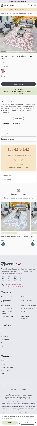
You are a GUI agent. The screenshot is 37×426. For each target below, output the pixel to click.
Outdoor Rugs (31, 13)
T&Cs (5, 386)
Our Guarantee (5, 339)
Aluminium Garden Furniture (28, 297)
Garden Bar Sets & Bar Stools (28, 305)
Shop (8, 13)
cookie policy (9, 418)
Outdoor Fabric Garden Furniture (7, 312)
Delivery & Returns (6, 134)
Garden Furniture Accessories (19, 13)
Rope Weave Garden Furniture (6, 301)
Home (2, 13)
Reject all (27, 422)
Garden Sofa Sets (5, 305)
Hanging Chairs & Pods (7, 316)
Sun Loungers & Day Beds (28, 308)
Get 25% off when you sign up (18, 10)
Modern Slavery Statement (16, 386)
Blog (2, 349)
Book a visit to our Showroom (17, 1)
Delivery (3, 330)
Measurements (5, 129)
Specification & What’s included (10, 124)
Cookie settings (23, 389)
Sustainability (4, 336)
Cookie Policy (13, 389)
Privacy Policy (29, 386)
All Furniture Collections (7, 308)
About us (3, 333)
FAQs (2, 374)
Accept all (9, 422)
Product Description (7, 101)
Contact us (4, 361)
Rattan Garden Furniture (7, 297)
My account (4, 364)
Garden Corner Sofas (26, 300)
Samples (3, 343)
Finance (3, 346)
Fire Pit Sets (24, 311)
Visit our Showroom (6, 370)
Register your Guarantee (7, 367)
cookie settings (29, 416)
